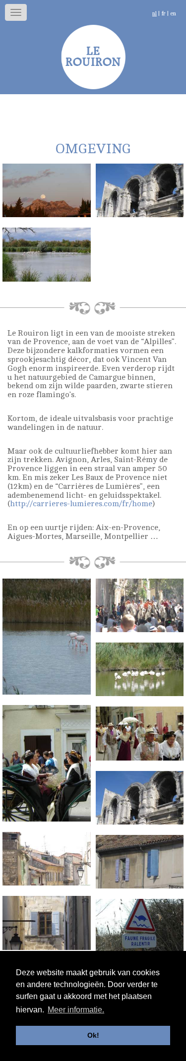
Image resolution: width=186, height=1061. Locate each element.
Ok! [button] (93, 1035)
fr (163, 13)
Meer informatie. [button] (76, 1009)
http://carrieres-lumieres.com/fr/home (81, 503)
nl (154, 13)
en (173, 13)
